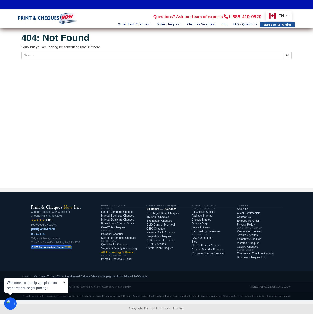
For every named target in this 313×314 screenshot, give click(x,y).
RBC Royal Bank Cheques (162, 213)
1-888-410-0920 (244, 17)
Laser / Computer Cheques (117, 211)
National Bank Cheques (160, 232)
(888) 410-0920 (43, 229)
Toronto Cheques (247, 235)
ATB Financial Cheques (160, 240)
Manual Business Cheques (117, 215)
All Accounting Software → (119, 252)
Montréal (75, 276)
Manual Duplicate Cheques (117, 219)
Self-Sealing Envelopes (206, 231)
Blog (194, 241)
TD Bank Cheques (157, 216)
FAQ (277, 286)
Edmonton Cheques (249, 238)
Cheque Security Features (208, 249)
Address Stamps (202, 215)
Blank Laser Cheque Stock (117, 223)
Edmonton (63, 276)
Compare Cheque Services (208, 253)
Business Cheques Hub (251, 257)
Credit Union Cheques (159, 248)
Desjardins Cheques (158, 236)
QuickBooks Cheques (114, 244)
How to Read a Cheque (206, 245)
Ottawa (95, 276)
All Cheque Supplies (204, 211)
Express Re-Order (248, 220)
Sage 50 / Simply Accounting (119, 248)
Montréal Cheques (248, 243)
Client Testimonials (248, 212)
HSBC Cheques (156, 244)
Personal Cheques (112, 234)
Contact (270, 286)
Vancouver (40, 276)
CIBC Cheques (155, 228)
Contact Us (38, 234)
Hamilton (117, 276)
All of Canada (140, 276)
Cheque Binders (201, 219)
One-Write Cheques (113, 227)
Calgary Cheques (247, 246)
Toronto (51, 276)
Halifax (127, 276)
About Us (242, 209)
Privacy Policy (246, 224)
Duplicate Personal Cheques (118, 237)
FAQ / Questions (202, 237)
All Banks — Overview (161, 209)
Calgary (85, 276)
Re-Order (285, 286)
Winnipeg (105, 276)
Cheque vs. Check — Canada (255, 253)
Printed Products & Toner (116, 258)
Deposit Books (201, 227)
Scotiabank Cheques (159, 220)
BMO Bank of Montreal (160, 224)
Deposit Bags (200, 223)
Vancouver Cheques (249, 231)
